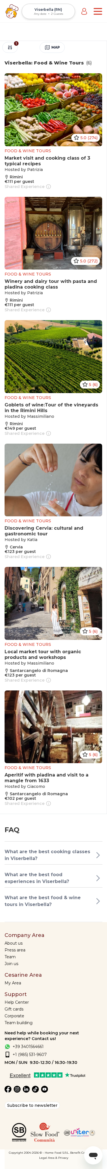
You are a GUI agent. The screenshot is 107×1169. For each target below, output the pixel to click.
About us (14, 943)
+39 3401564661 (28, 1046)
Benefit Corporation (84, 1153)
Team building (19, 1022)
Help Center (17, 1002)
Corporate (14, 1015)
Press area (15, 950)
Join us (11, 963)
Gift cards (14, 1009)
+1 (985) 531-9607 (30, 1054)
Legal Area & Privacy (53, 1158)
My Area (13, 983)
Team (10, 956)
